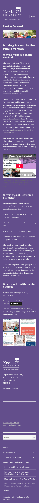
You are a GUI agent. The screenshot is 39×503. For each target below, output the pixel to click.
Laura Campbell (15, 119)
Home (5, 448)
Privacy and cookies (11, 422)
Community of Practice (12, 457)
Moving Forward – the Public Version (20, 479)
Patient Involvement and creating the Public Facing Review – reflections (19, 485)
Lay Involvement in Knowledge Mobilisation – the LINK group (16, 473)
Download (16, 304)
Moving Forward (13, 26)
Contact (6, 491)
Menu (33, 16)
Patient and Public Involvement (16, 462)
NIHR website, (26, 309)
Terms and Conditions (12, 425)
